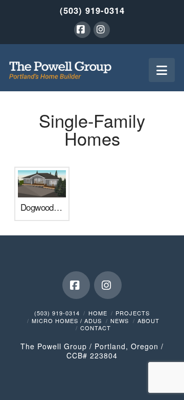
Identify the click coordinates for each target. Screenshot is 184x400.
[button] (162, 70)
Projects (133, 313)
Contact (95, 328)
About (148, 320)
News (119, 320)
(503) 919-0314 (92, 10)
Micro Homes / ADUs (67, 320)
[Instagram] (102, 30)
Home (97, 313)
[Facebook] (82, 30)
